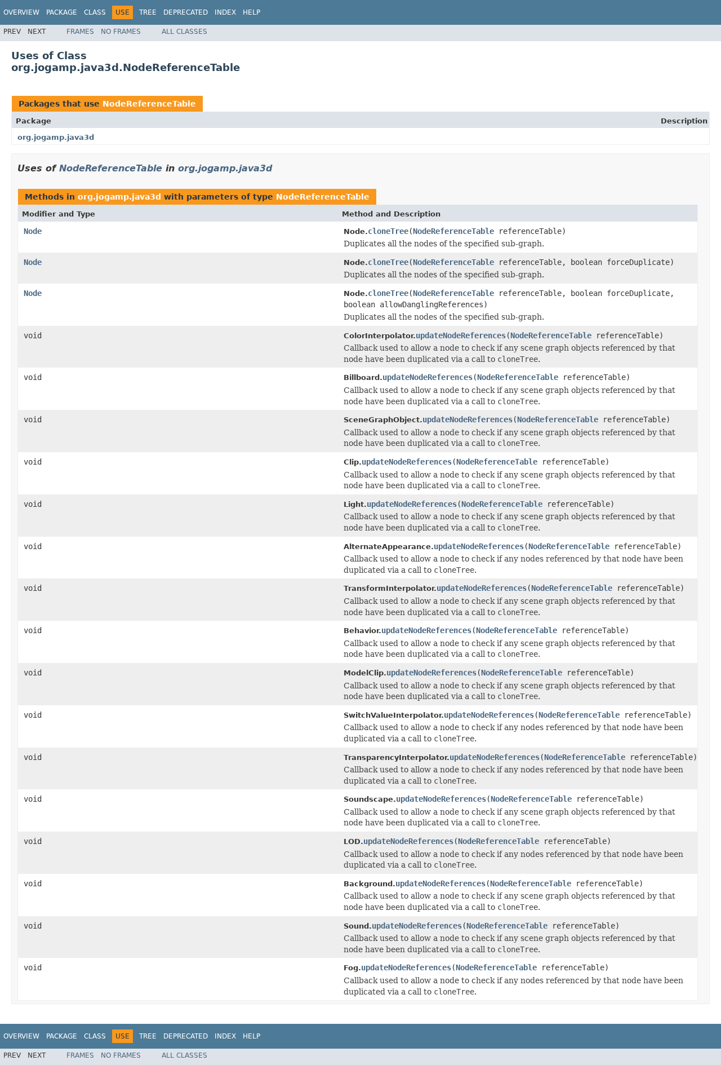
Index (225, 12)
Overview (21, 12)
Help (251, 12)
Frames (80, 32)
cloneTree (388, 231)
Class (95, 12)
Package (61, 12)
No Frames (121, 32)
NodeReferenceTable (149, 103)
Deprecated (185, 12)
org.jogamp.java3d (55, 137)
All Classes (184, 32)
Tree (148, 12)
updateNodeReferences (461, 335)
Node (33, 231)
